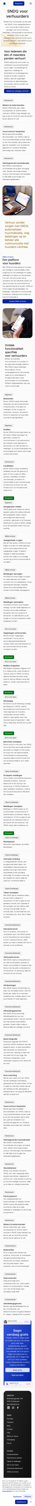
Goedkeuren (21, 1502)
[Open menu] (30, 3)
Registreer (19, 3)
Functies (10, 1419)
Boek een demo (17, 1375)
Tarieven (10, 1422)
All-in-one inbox (13, 1465)
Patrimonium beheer (14, 1458)
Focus (9, 1443)
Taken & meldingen (14, 1461)
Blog (8, 1426)
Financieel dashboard (15, 1468)
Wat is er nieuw (12, 1436)
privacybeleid (7, 1491)
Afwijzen (27, 1496)
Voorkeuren (17, 1496)
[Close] (31, 1502)
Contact (10, 1429)
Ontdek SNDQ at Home (17, 301)
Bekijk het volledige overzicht (17, 91)
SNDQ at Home (12, 1472)
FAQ (8, 1433)
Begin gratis (17, 1370)
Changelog (11, 1440)
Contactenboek (12, 1454)
